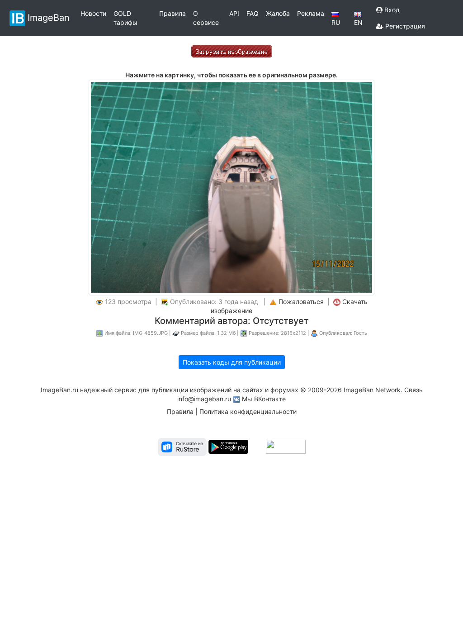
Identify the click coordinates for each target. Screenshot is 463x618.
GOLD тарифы (125, 18)
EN (358, 22)
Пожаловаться (301, 301)
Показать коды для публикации (232, 362)
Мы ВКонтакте (264, 399)
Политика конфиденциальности (248, 411)
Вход (391, 10)
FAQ (252, 13)
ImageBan (49, 17)
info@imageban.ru (204, 399)
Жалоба (278, 13)
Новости (93, 13)
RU (335, 22)
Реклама (310, 13)
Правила (172, 13)
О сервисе (206, 18)
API (234, 13)
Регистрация (404, 26)
